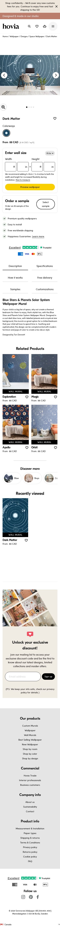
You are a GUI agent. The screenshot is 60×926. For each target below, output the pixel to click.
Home (5, 36)
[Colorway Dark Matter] (6, 133)
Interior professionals (30, 780)
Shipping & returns (30, 837)
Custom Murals (30, 725)
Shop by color (30, 753)
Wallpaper (14, 36)
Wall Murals (30, 735)
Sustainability (30, 806)
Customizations (45, 289)
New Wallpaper (30, 744)
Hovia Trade (30, 775)
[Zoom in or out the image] (3, 107)
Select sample (45, 204)
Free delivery (44, 277)
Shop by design (30, 758)
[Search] (29, 26)
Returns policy (30, 851)
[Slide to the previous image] (4, 75)
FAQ (30, 861)
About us (30, 802)
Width (16, 162)
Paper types (30, 833)
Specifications (44, 266)
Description (15, 266)
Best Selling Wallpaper (30, 739)
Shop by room (30, 749)
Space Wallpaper (36, 36)
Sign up (48, 676)
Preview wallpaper (30, 186)
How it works (15, 277)
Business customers (30, 784)
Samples (15, 289)
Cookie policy (30, 856)
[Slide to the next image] (56, 75)
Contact (30, 811)
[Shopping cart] (44, 26)
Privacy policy (30, 847)
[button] (37, 26)
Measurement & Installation (30, 828)
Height (43, 162)
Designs (24, 36)
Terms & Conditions (30, 842)
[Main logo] (11, 26)
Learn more (38, 236)
